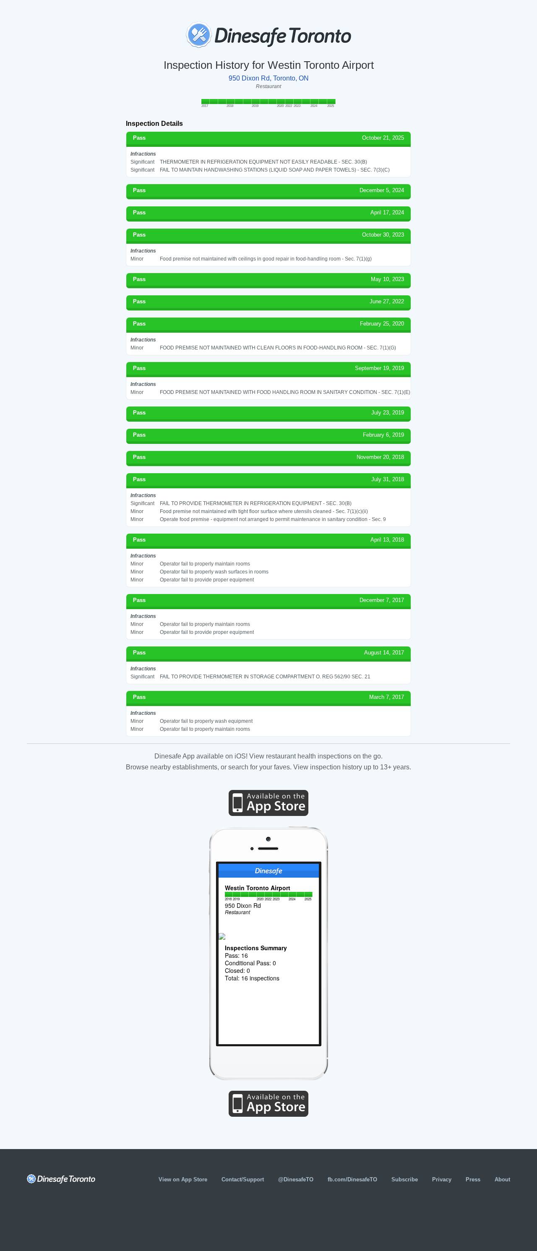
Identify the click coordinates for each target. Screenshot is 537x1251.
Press (473, 1179)
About (502, 1179)
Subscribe (404, 1179)
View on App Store (183, 1179)
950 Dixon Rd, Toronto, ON (269, 78)
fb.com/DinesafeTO (352, 1179)
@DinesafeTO (295, 1179)
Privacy (441, 1179)
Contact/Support (243, 1179)
